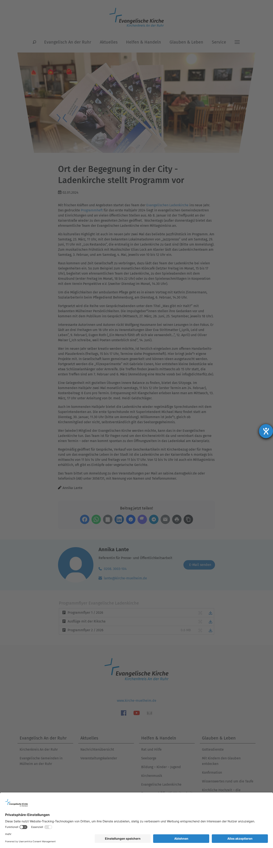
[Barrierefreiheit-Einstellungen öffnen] (266, 431)
